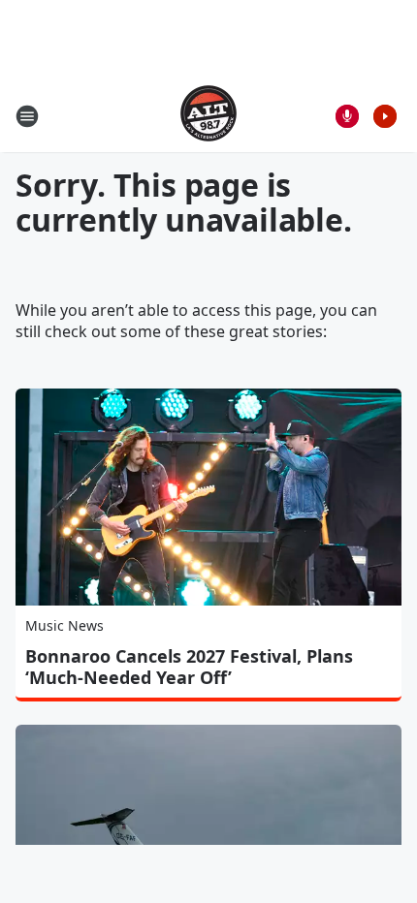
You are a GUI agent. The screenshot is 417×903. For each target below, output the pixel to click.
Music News (64, 625)
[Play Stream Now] (385, 116)
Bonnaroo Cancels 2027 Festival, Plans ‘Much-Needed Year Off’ (189, 666)
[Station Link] (208, 115)
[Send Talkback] (347, 116)
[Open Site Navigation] (27, 116)
